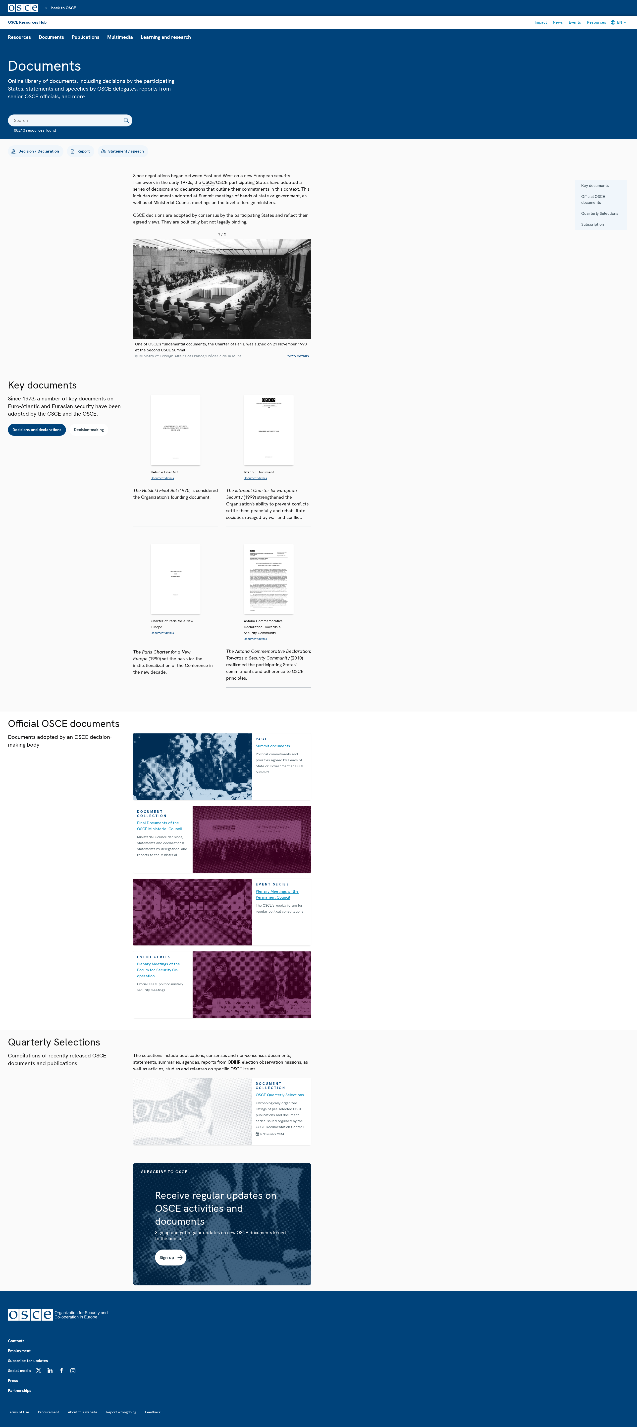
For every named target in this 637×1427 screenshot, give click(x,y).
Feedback (152, 1412)
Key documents (595, 185)
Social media (19, 1370)
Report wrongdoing (121, 1412)
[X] (38, 1370)
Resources (596, 22)
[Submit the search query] (126, 120)
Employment (19, 1350)
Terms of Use (18, 1412)
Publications (85, 37)
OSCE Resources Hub (27, 22)
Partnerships (19, 1390)
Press (13, 1380)
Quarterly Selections (599, 213)
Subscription (592, 224)
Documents (51, 37)
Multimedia (120, 37)
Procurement (48, 1412)
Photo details (297, 356)
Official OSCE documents (593, 199)
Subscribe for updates (28, 1360)
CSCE (208, 182)
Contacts (16, 1340)
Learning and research (166, 37)
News (558, 22)
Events (575, 22)
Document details (162, 478)
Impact (541, 22)
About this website (82, 1412)
